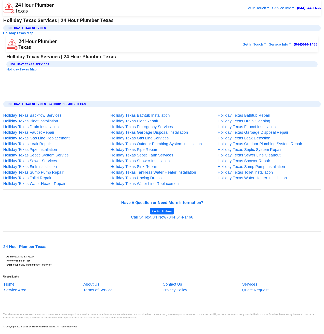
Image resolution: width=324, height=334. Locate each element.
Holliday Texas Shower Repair (244, 161)
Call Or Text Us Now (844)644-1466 (162, 217)
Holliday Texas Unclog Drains (136, 178)
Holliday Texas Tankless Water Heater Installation (153, 172)
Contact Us (172, 284)
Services (249, 284)
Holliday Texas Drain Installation (31, 127)
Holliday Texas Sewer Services (30, 161)
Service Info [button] (281, 8)
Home (9, 284)
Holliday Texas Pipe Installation (30, 150)
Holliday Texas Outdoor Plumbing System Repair (260, 144)
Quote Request (255, 290)
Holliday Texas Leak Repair (27, 144)
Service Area (15, 290)
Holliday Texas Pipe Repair (133, 150)
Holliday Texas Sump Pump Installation (251, 167)
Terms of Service (98, 290)
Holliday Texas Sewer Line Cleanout (249, 155)
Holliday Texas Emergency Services (141, 127)
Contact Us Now (162, 211)
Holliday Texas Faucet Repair (28, 132)
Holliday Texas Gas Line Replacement (36, 138)
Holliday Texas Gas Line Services (139, 138)
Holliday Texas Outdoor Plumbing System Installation (156, 144)
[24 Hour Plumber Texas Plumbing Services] (28, 7)
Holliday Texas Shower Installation (140, 161)
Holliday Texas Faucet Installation (247, 127)
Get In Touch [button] (256, 8)
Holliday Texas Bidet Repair (134, 121)
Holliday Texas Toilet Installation (245, 172)
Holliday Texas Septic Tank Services (141, 155)
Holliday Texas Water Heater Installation (252, 178)
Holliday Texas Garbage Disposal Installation (149, 132)
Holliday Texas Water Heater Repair (34, 184)
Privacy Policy (175, 290)
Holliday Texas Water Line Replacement (145, 184)
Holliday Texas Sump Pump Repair (33, 172)
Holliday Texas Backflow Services (32, 115)
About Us (91, 284)
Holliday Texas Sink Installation (30, 167)
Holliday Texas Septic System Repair (250, 150)
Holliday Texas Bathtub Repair (244, 115)
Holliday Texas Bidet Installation (30, 121)
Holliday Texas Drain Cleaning (244, 121)
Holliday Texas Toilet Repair (27, 178)
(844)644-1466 (309, 8)
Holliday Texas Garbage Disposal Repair (253, 132)
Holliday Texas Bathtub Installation (140, 115)
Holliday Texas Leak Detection (244, 138)
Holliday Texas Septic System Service (36, 155)
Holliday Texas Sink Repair (133, 167)
